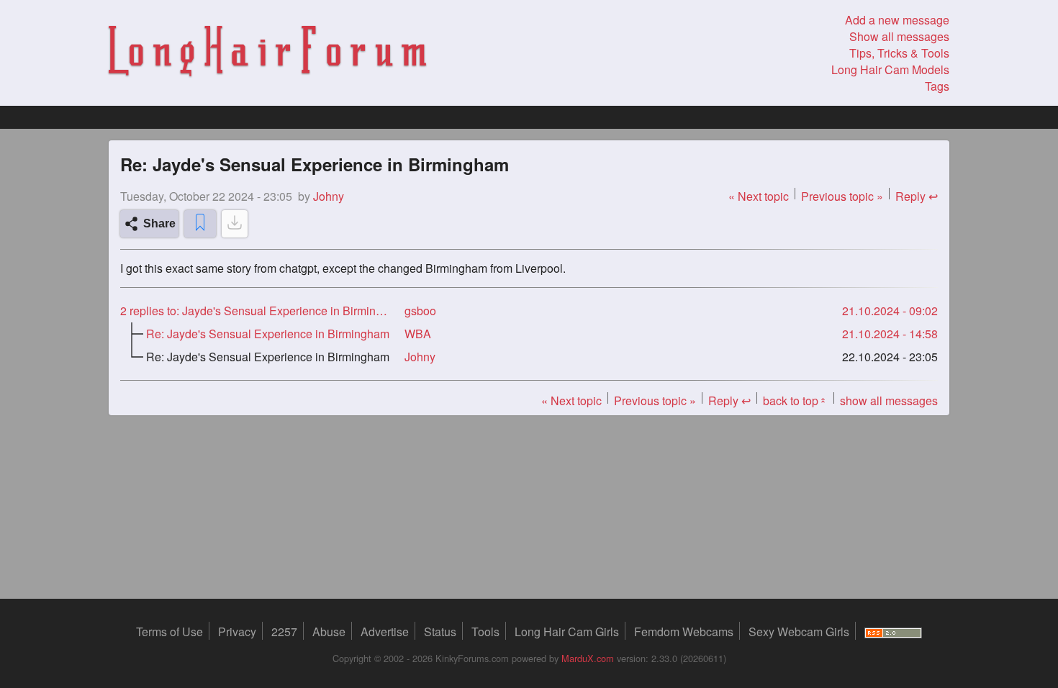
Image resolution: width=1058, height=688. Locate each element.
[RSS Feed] (893, 631)
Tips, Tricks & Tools (899, 53)
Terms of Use (169, 631)
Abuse (328, 631)
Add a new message (897, 20)
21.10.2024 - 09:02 (890, 310)
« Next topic (758, 196)
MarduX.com (587, 658)
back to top (795, 400)
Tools (485, 631)
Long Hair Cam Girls (567, 631)
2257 (284, 631)
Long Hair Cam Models (890, 69)
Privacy (237, 631)
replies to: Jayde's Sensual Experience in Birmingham (256, 310)
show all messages (889, 400)
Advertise (385, 631)
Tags (937, 86)
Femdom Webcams (683, 631)
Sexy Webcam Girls (799, 631)
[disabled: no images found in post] (235, 223)
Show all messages (899, 36)
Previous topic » (842, 196)
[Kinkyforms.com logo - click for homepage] (267, 53)
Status (440, 631)
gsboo (420, 310)
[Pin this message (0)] (200, 223)
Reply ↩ (916, 196)
